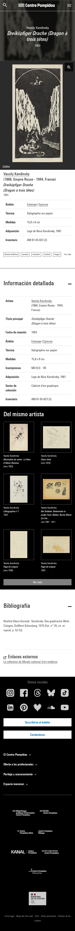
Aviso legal (10, 916)
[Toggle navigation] (69, 5)
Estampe (32, 204)
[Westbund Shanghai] (53, 854)
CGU (37, 916)
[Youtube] (65, 709)
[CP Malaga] (48, 834)
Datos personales (49, 916)
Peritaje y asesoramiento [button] (18, 774)
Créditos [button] (6, 166)
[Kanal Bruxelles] (26, 854)
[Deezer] (37, 709)
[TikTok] (65, 694)
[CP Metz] (28, 834)
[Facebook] (24, 694)
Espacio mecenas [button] (14, 784)
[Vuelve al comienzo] (67, 923)
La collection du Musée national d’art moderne (30, 662)
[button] (37, 283)
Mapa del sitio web (24, 916)
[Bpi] (26, 814)
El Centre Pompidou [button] (15, 754)
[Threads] (37, 694)
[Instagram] (10, 694)
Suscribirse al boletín (37, 722)
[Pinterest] (24, 709)
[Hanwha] (38, 874)
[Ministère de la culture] (37, 898)
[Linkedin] (10, 709)
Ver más (37, 582)
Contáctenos (37, 734)
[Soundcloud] (51, 709)
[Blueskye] (51, 694)
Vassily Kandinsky (16, 174)
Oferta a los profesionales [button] (18, 764)
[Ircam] (51, 814)
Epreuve (43, 204)
